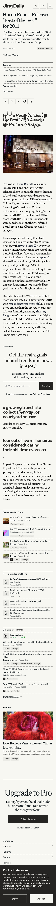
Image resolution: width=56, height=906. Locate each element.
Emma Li (13, 520)
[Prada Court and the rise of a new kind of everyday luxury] (6, 545)
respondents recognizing (23, 303)
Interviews (29, 536)
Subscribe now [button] (28, 819)
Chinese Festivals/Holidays (30, 664)
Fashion (41, 48)
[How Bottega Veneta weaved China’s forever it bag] (28, 726)
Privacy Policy (32, 394)
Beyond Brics (25, 245)
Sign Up (46, 386)
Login (36, 827)
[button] (36, 6)
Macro (8, 679)
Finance (49, 48)
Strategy (25, 560)
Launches (22, 548)
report (42, 257)
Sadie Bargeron (15, 532)
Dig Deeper (8, 91)
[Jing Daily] (13, 6)
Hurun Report (24, 184)
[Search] (43, 6)
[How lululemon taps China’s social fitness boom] (6, 521)
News (21, 524)
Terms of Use (45, 394)
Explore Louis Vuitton (11, 696)
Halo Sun (14, 660)
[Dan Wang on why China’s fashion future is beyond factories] (6, 533)
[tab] (19, 629)
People (21, 536)
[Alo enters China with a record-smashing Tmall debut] (6, 556)
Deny (15, 898)
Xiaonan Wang (8, 687)
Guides (17, 691)
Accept (41, 898)
